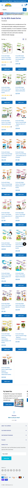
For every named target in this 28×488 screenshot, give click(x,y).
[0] (25, 5)
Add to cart (7, 69)
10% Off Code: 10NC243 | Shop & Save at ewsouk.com (14, 1)
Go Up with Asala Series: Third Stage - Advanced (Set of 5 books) (21, 215)
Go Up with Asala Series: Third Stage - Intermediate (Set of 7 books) (6, 215)
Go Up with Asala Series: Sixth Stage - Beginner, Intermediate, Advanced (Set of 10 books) (6, 338)
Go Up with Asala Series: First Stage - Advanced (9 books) (6, 122)
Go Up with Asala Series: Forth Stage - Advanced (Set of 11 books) (6, 276)
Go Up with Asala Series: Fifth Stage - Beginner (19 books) (20, 275)
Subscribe (6, 458)
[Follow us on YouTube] (14, 470)
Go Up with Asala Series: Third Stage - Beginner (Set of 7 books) (21, 185)
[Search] (25, 9)
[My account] (22, 5)
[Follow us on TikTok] (17, 470)
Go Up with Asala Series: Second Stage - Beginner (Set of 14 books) (21, 123)
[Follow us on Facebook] (2, 470)
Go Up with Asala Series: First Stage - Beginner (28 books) (6, 57)
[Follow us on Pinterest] (11, 470)
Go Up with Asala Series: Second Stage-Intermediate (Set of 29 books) (6, 154)
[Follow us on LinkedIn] (20, 470)
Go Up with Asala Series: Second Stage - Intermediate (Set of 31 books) (21, 154)
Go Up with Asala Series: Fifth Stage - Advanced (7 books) (20, 305)
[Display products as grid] (23, 39)
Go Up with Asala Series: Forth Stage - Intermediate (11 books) (21, 245)
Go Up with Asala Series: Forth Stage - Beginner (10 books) (6, 244)
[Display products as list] (26, 39)
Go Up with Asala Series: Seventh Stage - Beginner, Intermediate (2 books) (21, 336)
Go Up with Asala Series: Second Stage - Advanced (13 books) (6, 184)
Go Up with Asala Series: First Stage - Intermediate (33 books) (6, 90)
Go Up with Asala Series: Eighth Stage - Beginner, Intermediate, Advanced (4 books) (6, 371)
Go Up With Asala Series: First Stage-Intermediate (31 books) (20, 58)
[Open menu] (2, 5)
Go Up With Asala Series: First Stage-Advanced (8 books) (20, 89)
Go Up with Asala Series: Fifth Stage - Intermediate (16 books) (6, 306)
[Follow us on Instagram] (8, 470)
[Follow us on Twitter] (5, 470)
